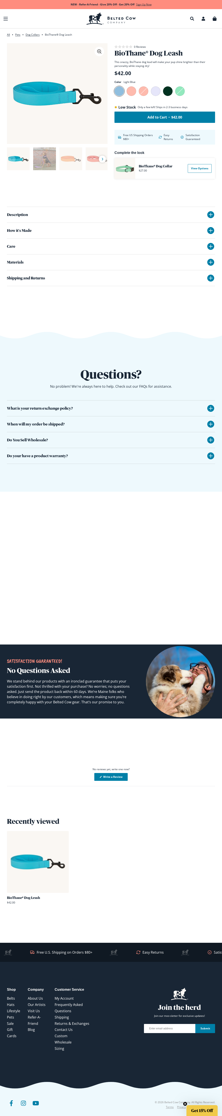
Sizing (59, 1048)
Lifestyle (13, 1011)
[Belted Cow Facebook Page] (11, 1106)
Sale (10, 1023)
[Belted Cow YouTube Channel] (35, 1106)
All (8, 34)
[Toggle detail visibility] (210, 214)
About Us (35, 998)
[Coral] (143, 91)
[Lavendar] (155, 91)
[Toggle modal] (99, 51)
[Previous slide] (12, 159)
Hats (11, 1004)
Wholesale (63, 1042)
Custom (61, 1036)
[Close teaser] (185, 1104)
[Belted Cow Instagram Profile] (23, 1106)
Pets (17, 34)
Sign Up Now (144, 4)
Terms (170, 1107)
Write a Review (115, 778)
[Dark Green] (168, 91)
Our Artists (37, 1004)
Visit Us (34, 1011)
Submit (205, 1028)
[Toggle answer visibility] (210, 408)
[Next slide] (102, 159)
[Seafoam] (180, 91)
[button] (5, 18)
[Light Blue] (119, 91)
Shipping (62, 1017)
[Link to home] (111, 19)
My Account (64, 998)
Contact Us (64, 1029)
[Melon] (131, 91)
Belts (11, 998)
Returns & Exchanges (72, 1023)
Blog (31, 1029)
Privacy (181, 1107)
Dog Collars (33, 34)
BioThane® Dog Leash (23, 898)
